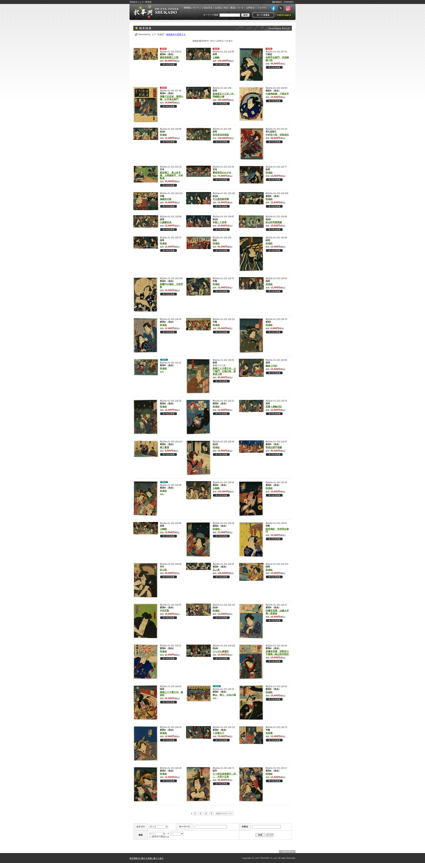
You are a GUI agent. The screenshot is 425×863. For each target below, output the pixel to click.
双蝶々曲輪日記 (274, 406)
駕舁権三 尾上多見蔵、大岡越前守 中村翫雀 (171, 175)
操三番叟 (164, 447)
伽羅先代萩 (165, 199)
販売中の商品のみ (160, 836)
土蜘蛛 (216, 57)
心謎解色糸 (165, 222)
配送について (237, 7)
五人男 (216, 569)
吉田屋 (269, 733)
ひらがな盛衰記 (221, 651)
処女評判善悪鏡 (274, 222)
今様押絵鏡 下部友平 (277, 93)
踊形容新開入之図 (169, 57)
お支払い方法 (221, 7)
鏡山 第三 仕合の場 (224, 694)
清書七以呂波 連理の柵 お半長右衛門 (171, 98)
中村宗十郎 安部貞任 (277, 134)
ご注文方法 (207, 7)
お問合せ (250, 7)
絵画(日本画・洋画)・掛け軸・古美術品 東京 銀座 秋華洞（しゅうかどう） (156, 11)
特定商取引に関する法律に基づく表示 (146, 858)
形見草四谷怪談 (221, 134)
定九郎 (163, 569)
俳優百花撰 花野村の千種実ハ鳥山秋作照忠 (277, 653)
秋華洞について (191, 7)
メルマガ (261, 7)
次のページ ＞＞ (224, 813)
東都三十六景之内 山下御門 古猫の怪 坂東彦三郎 (224, 371)
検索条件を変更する (176, 34)
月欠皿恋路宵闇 (221, 199)
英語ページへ (284, 15)
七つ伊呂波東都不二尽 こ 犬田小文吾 (225, 775)
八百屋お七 (218, 733)
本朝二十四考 (220, 222)
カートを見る (263, 14)
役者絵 (163, 134)
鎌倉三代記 (271, 365)
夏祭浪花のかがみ (222, 172)
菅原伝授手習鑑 (274, 447)
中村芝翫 (164, 610)
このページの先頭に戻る (287, 851)
